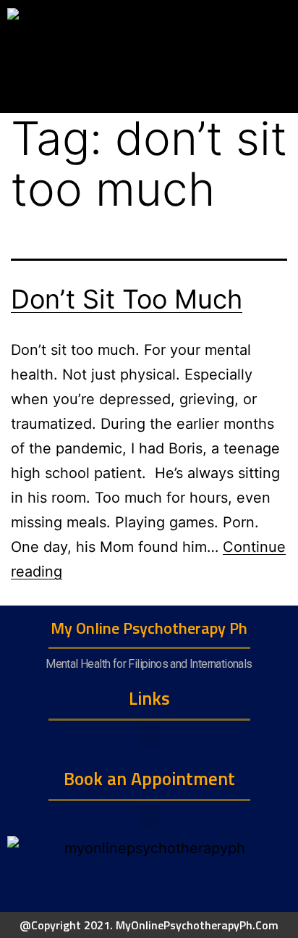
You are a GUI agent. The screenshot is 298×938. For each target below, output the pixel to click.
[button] (149, 736)
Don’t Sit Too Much (126, 299)
